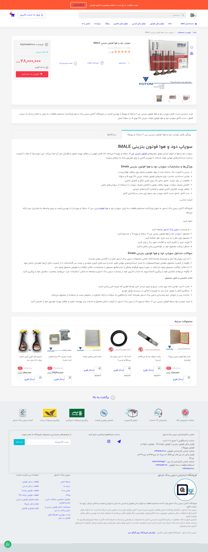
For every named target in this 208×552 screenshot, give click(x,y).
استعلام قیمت (78, 5)
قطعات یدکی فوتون (30, 481)
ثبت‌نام (19, 441)
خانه (170, 23)
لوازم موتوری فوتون (30, 508)
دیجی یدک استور (171, 229)
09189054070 (161, 465)
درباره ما (97, 23)
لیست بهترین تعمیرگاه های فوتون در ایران (59, 516)
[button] (14, 15)
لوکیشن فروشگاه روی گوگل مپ (142, 532)
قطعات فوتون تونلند (30, 490)
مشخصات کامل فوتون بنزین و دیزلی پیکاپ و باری (57, 509)
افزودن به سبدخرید (31, 74)
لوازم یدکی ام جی (139, 23)
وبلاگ (107, 23)
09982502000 (160, 451)
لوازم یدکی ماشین (121, 23)
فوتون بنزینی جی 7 (138, 153)
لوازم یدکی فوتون (157, 23)
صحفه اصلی (65, 481)
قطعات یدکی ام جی (30, 486)
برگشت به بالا (101, 397)
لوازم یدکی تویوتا (31, 504)
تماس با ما (86, 23)
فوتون (102, 208)
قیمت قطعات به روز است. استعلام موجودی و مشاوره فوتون (113, 5)
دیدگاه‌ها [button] (111, 134)
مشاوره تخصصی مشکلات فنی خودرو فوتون (57, 501)
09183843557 (158, 461)
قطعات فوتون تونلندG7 (29, 495)
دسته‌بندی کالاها (187, 23)
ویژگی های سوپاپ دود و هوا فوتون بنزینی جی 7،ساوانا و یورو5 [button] (159, 134)
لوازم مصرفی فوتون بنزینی (27, 499)
